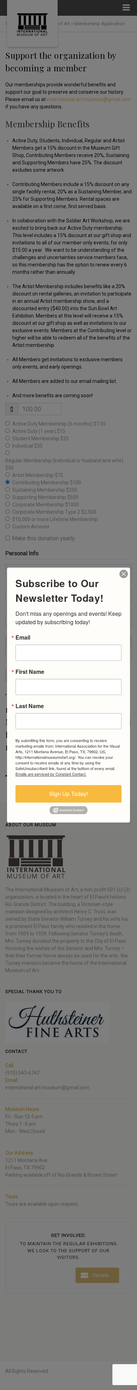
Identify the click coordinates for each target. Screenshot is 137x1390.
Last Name (29, 706)
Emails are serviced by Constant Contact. (50, 774)
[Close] (123, 574)
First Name (29, 672)
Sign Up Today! (68, 794)
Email (22, 637)
